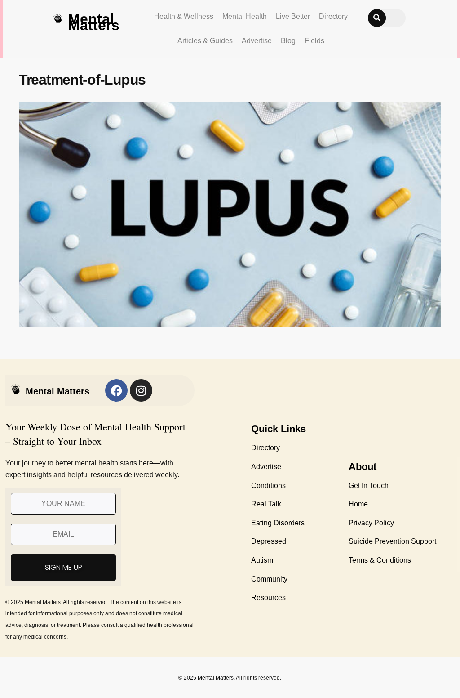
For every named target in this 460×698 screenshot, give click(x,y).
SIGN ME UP (63, 567)
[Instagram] (141, 390)
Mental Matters (93, 22)
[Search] (377, 18)
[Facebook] (116, 390)
